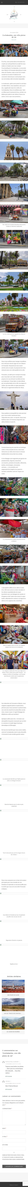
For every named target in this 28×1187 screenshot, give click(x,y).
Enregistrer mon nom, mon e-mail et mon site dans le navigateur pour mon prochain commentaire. (13, 1157)
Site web (5, 1145)
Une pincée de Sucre (13, 995)
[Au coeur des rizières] (13, 1022)
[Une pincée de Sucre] (13, 986)
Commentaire (7, 1108)
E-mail (4, 1136)
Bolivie (14, 39)
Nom (4, 1128)
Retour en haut (14, 1185)
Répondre (8, 1076)
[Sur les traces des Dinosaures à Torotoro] (13, 1004)
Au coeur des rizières (13, 1031)
